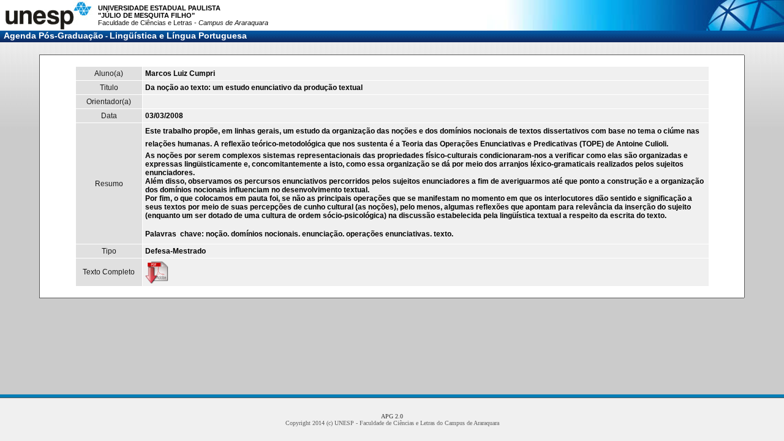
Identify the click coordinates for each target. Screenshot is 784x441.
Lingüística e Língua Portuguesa (178, 35)
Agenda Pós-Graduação (54, 35)
